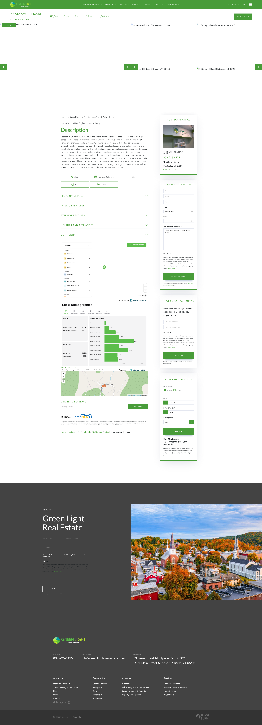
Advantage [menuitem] (110, 5)
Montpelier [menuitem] (97, 687)
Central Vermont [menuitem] (100, 683)
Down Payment (169, 408)
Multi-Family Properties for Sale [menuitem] (135, 687)
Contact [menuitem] (56, 698)
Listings (72, 432)
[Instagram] (69, 702)
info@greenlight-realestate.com (103, 658)
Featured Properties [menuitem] (92, 5)
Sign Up (230, 5)
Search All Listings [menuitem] (172, 683)
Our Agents (174, 169)
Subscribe (178, 355)
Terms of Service (169, 285)
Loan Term (167, 387)
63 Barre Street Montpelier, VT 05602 (159, 658)
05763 (108, 432)
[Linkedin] (57, 702)
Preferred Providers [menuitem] (61, 683)
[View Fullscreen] (63, 381)
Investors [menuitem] (123, 5)
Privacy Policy (171, 268)
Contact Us (166, 169)
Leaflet (129, 395)
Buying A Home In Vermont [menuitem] (175, 687)
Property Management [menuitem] (131, 694)
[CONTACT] (243, 17)
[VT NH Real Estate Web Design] (202, 717)
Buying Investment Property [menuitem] (133, 691)
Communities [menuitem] (171, 5)
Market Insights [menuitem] (170, 691)
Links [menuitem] (55, 694)
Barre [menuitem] (95, 691)
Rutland (86, 432)
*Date (165, 207)
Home (63, 432)
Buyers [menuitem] (135, 5)
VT (79, 432)
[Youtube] (61, 702)
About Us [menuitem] (157, 5)
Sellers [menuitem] (146, 5)
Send (53, 589)
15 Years (178, 391)
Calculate (179, 431)
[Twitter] (65, 702)
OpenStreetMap (137, 395)
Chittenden (97, 432)
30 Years (169, 391)
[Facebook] (54, 702)
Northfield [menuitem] (97, 694)
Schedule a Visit (186, 185)
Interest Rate (168, 418)
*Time (165, 217)
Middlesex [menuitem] (97, 698)
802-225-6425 (171, 157)
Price (165, 398)
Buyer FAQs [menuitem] (169, 694)
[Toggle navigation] (250, 4)
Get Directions (138, 407)
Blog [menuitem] (55, 691)
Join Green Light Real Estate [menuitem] (65, 687)
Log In (237, 5)
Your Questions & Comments (172, 226)
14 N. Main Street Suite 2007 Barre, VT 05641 (164, 663)
